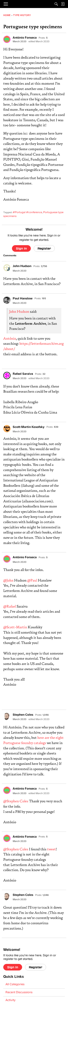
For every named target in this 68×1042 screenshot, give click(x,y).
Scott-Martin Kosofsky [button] (28, 427)
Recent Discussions (18, 992)
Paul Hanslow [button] (22, 298)
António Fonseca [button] (25, 37)
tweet (51, 849)
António (9, 339)
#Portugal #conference (27, 212)
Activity (10, 1000)
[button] (7, 39)
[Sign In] (62, 4)
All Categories (14, 984)
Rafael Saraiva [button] (23, 374)
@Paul (32, 580)
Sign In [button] (21, 248)
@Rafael (9, 606)
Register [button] (44, 248)
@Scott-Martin (15, 627)
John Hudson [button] (22, 266)
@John (8, 580)
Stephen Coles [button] (23, 714)
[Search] (56, 4)
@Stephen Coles (15, 801)
